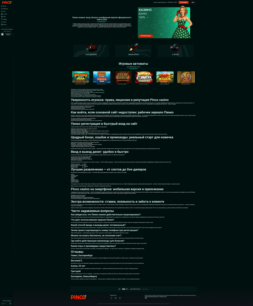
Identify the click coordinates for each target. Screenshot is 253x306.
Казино (4, 6)
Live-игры (5, 14)
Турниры (5, 19)
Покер (4, 16)
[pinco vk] (120, 298)
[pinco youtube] (115, 298)
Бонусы (4, 21)
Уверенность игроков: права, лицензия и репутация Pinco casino (87, 89)
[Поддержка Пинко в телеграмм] (10, 303)
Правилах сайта (163, 296)
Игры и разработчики (113, 303)
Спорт (4, 11)
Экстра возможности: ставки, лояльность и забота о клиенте (86, 96)
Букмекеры (151, 303)
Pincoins (5, 24)
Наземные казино (144, 303)
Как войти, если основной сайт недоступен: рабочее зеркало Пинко (87, 90)
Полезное (137, 303)
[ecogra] (145, 288)
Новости (163, 303)
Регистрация (183, 2)
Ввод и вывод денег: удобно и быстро (80, 93)
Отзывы (120, 303)
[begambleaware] (135, 288)
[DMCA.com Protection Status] (125, 289)
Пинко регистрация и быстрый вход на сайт (82, 91)
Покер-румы (157, 303)
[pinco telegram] (111, 298)
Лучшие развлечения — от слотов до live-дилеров (83, 94)
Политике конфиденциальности (152, 296)
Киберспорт (5, 8)
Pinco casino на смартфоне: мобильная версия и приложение (86, 95)
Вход (193, 2)
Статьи (167, 303)
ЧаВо (124, 303)
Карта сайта (100, 303)
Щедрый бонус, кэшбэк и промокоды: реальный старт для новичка (87, 92)
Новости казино (130, 303)
